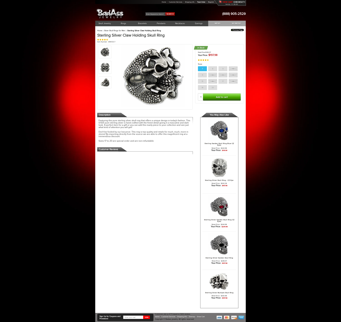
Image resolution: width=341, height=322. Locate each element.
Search (170, 14)
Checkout (238, 2)
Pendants (161, 23)
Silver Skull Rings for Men (114, 31)
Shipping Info (189, 2)
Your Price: (203, 55)
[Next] (182, 76)
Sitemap (192, 317)
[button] (102, 40)
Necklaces (180, 23)
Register (211, 2)
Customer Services (175, 2)
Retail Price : (216, 148)
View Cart (227, 2)
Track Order (201, 2)
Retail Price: (201, 52)
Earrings (198, 23)
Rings (123, 23)
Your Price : (216, 150)
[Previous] (123, 76)
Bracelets (142, 23)
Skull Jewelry (104, 23)
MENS (217, 23)
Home (164, 2)
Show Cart (201, 317)
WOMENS (236, 23)
